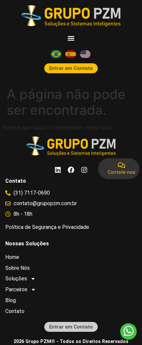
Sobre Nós (17, 268)
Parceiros (16, 289)
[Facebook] (71, 170)
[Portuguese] (56, 53)
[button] (71, 38)
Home (12, 257)
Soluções (16, 278)
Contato (14, 311)
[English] (85, 53)
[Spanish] (71, 53)
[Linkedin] (57, 170)
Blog (10, 300)
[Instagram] (84, 170)
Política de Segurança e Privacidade (47, 227)
